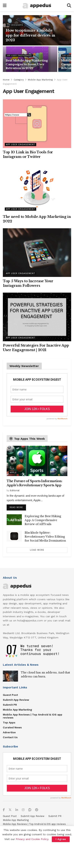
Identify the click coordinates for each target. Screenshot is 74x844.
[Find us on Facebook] (4, 810)
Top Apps (9, 722)
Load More (37, 550)
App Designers (15, 25)
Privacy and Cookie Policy (32, 839)
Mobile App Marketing (40, 79)
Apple (13, 472)
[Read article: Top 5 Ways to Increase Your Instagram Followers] (37, 252)
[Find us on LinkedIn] (16, 810)
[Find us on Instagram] (23, 810)
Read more (18, 506)
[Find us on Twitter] (10, 810)
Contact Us (10, 737)
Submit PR (10, 704)
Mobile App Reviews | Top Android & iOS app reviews (32, 716)
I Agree (61, 839)
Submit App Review (16, 699)
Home (6, 79)
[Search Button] (69, 5)
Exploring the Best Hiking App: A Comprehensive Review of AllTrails (43, 520)
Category (19, 79)
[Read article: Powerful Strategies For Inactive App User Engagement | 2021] (37, 317)
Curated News (12, 727)
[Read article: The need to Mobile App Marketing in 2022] (37, 188)
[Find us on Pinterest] (36, 810)
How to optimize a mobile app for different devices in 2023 (30, 35)
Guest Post (10, 694)
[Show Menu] (4, 5)
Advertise (9, 732)
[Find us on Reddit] (29, 810)
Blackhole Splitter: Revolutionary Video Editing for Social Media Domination (45, 536)
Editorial (15, 490)
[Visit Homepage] (37, 6)
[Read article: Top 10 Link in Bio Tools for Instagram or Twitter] (37, 123)
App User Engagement (19, 55)
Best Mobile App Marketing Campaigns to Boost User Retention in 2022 (27, 64)
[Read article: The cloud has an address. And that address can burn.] (10, 676)
